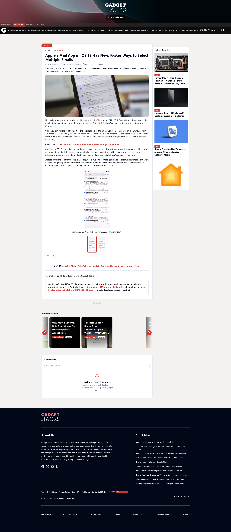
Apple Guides (34, 30)
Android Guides (49, 30)
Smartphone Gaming (191, 30)
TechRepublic (95, 514)
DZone (185, 514)
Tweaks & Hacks (122, 30)
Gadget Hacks (19, 25)
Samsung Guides (105, 30)
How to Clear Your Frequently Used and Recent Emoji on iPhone (161, 475)
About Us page (83, 459)
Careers (117, 492)
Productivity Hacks (158, 30)
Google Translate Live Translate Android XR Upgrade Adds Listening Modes (169, 152)
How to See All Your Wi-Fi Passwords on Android (154, 442)
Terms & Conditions (49, 492)
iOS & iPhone (115, 17)
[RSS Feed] (57, 466)
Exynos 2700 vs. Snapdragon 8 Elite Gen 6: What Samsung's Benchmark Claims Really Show (169, 81)
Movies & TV (174, 30)
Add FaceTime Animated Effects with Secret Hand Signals (158, 466)
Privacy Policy (64, 492)
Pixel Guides (90, 30)
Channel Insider (162, 514)
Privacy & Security (139, 30)
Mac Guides (77, 30)
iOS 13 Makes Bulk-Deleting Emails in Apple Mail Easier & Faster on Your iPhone (103, 266)
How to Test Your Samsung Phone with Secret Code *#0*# (158, 470)
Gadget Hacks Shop (17, 30)
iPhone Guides (64, 30)
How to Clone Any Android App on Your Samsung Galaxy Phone (160, 453)
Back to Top (180, 496)
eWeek (117, 514)
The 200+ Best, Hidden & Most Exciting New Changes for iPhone (88, 144)
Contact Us (76, 492)
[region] (97, 202)
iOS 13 (101, 123)
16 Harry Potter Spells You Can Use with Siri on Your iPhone (159, 457)
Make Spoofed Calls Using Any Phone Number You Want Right (160, 479)
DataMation (138, 514)
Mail (99, 120)
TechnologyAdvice (69, 514)
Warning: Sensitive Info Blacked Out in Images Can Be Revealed (161, 483)
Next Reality (30, 25)
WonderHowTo (6, 25)
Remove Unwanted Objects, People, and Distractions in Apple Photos (160, 447)
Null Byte (40, 25)
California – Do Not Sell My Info (94, 492)
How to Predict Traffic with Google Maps (151, 462)
